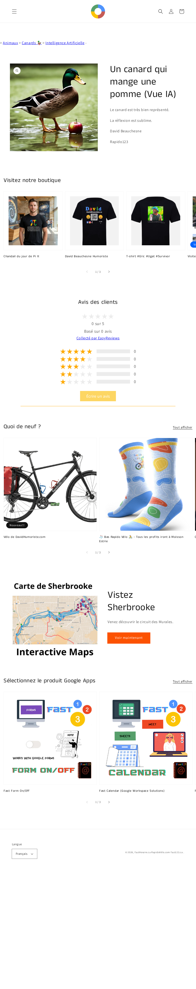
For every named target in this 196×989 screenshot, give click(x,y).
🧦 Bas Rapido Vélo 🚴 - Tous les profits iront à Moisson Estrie (141, 539)
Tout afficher (182, 427)
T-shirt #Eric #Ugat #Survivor (148, 256)
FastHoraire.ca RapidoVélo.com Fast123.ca (159, 852)
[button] (14, 11)
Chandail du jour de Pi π (21, 256)
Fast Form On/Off (17, 791)
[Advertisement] (98, 930)
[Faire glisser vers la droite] (108, 272)
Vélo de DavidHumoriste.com (25, 537)
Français (21, 854)
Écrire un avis (98, 396)
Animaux (10, 42)
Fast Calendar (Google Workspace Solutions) (131, 791)
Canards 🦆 (32, 42)
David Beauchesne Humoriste (86, 256)
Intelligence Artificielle (64, 42)
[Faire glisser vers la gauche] (87, 272)
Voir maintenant (129, 637)
